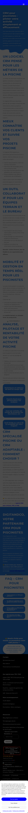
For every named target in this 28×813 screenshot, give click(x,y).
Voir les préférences (14, 807)
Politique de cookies (7, 810)
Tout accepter (14, 799)
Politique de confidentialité (18, 810)
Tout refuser (14, 803)
